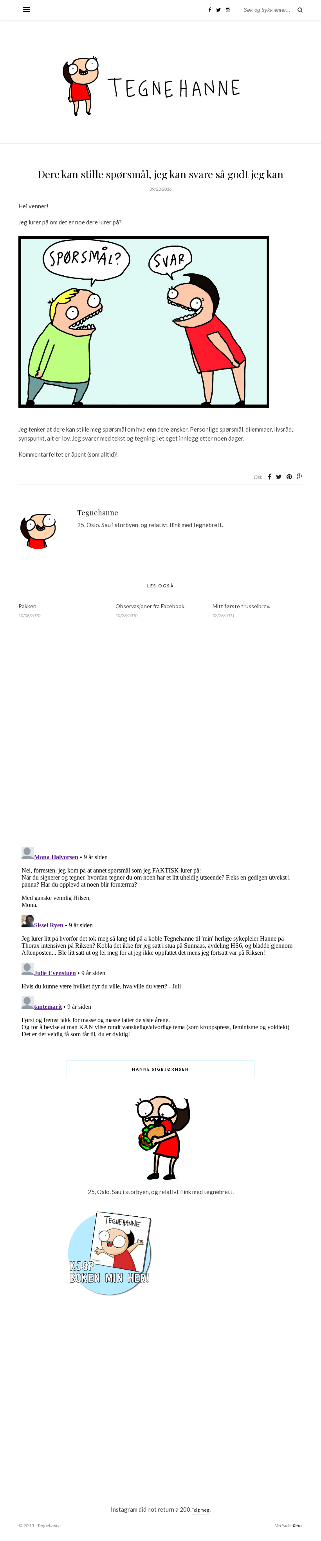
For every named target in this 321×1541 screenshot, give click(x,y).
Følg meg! (201, 1509)
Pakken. (28, 606)
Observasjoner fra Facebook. (150, 606)
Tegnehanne (97, 512)
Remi (298, 1525)
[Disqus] (160, 740)
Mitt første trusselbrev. (241, 606)
